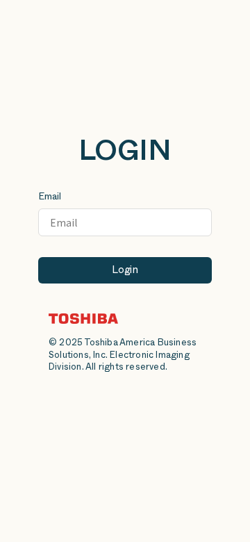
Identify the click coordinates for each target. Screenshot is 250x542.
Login (125, 271)
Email (49, 197)
